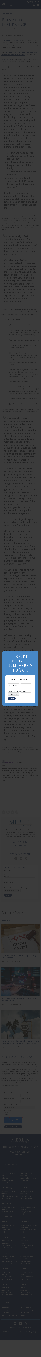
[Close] (35, 654)
